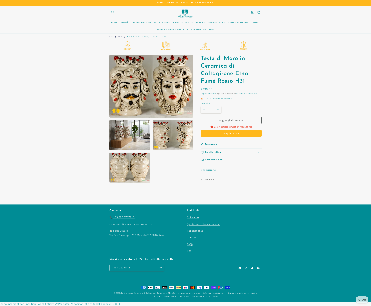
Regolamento (195, 230)
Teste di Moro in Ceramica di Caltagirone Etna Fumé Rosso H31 (147, 37)
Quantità (205, 103)
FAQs (190, 244)
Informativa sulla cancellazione (206, 296)
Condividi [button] (209, 179)
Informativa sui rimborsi (214, 293)
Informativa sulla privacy (189, 293)
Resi (189, 250)
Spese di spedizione (226, 93)
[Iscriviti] (160, 267)
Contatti (192, 237)
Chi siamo (193, 217)
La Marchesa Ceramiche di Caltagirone (139, 293)
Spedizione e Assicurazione (203, 224)
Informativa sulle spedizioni (176, 296)
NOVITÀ (120, 37)
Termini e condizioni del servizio (242, 293)
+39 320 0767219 (123, 217)
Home (111, 37)
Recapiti (157, 296)
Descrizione (208, 170)
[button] (112, 12)
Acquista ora (231, 133)
